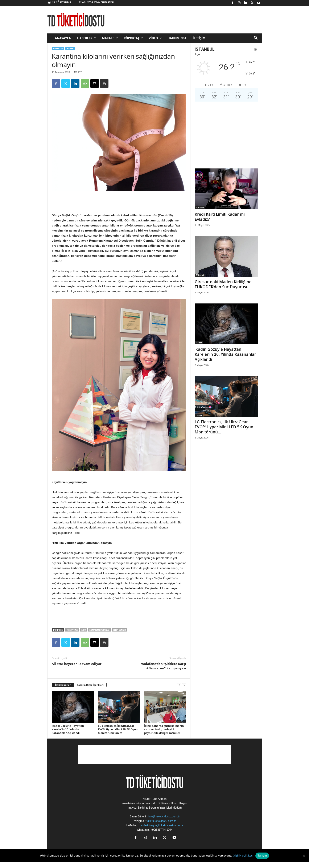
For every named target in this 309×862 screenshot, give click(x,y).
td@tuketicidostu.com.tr (161, 820)
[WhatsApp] (85, 83)
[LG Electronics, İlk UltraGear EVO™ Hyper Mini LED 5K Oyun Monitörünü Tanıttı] (119, 707)
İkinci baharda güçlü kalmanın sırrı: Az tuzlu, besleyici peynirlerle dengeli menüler (164, 729)
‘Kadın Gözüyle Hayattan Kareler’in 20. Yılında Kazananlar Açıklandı (68, 729)
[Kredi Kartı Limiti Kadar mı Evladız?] (226, 188)
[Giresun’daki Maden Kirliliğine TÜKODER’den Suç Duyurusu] (226, 256)
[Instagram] (239, 3)
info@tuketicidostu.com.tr (164, 816)
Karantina (72, 630)
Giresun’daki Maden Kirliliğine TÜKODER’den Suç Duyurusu (223, 284)
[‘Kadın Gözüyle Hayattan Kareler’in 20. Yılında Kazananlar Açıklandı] (73, 707)
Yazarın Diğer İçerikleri (90, 684)
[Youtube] (258, 3)
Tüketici (200, 207)
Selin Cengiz (119, 630)
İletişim (199, 38)
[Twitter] (252, 3)
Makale (108, 38)
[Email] (94, 83)
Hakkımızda (177, 38)
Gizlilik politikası (243, 855)
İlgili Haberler (63, 684)
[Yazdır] (104, 83)
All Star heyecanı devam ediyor (77, 664)
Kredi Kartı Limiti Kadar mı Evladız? (220, 217)
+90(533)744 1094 (161, 829)
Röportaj (131, 38)
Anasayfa (63, 38)
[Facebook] (232, 3)
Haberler (84, 38)
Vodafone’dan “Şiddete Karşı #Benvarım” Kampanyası (163, 666)
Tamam (262, 855)
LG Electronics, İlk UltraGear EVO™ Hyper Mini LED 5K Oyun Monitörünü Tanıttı (117, 729)
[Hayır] (304, 856)
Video (153, 38)
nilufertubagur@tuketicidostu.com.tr (161, 825)
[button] (255, 38)
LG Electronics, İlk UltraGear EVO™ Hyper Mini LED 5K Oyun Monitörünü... (224, 427)
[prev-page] (179, 685)
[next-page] (184, 685)
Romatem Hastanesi (99, 630)
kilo (83, 630)
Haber (70, 48)
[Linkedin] (245, 3)
